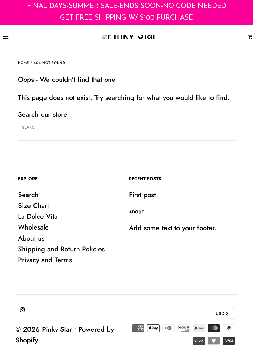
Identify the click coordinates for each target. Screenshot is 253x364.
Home (23, 62)
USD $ (222, 313)
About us (31, 238)
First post (142, 195)
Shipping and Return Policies (61, 249)
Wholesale (33, 227)
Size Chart (33, 205)
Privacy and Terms (45, 260)
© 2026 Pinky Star (43, 329)
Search (28, 195)
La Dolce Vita (38, 216)
